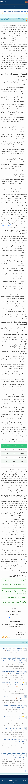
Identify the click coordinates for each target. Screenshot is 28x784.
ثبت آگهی (6, 2)
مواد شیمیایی (10, 11)
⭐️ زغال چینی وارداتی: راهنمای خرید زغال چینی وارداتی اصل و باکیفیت (14, 740)
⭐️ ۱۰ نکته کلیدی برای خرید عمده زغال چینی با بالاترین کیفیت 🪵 (14, 697)
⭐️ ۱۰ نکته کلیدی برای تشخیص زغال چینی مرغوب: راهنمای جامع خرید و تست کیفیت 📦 (13, 672)
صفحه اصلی (17, 11)
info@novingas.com (12, 618)
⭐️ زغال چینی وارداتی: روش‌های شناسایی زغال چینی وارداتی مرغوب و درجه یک (14, 729)
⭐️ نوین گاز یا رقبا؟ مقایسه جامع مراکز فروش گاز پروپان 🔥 (14, 13)
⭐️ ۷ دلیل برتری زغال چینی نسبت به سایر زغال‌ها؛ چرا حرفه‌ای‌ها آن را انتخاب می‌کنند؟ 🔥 (13, 684)
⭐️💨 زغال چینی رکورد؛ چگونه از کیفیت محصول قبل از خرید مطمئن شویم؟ (13, 661)
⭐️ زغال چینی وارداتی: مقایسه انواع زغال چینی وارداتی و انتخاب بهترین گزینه (14, 706)
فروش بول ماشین (6, 225)
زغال (5, 11)
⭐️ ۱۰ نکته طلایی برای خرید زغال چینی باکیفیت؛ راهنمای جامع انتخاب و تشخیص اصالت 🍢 (13, 650)
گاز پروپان (24, 559)
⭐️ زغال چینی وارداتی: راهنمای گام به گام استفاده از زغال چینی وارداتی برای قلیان (13, 756)
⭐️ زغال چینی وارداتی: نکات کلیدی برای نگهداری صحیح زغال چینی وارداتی (13, 718)
